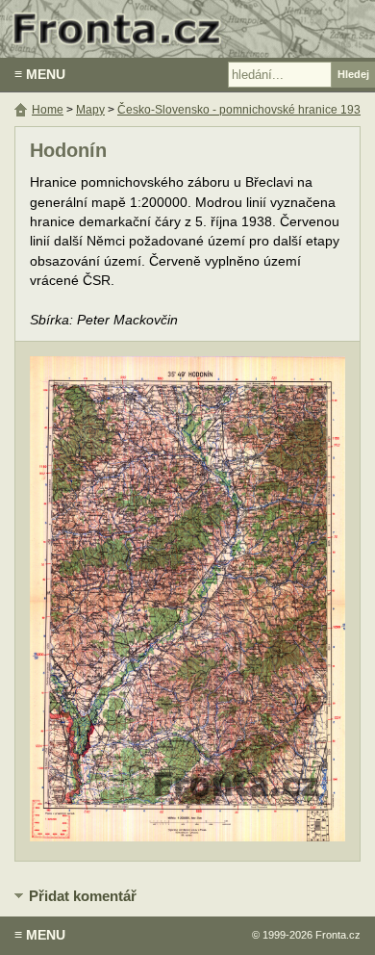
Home (47, 109)
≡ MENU (39, 74)
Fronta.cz (338, 935)
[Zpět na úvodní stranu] (187, 29)
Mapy (90, 109)
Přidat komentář (83, 896)
